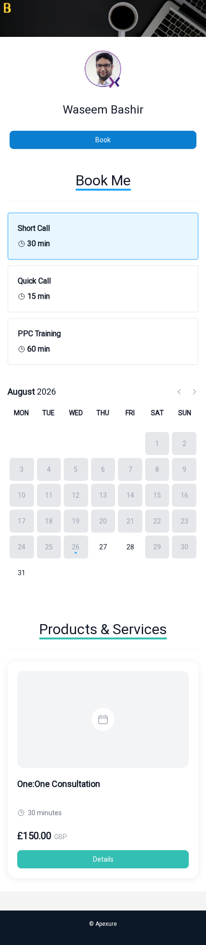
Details (103, 859)
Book (103, 140)
